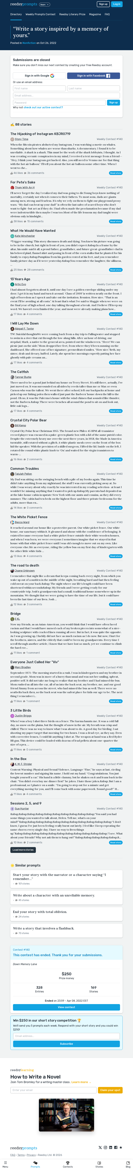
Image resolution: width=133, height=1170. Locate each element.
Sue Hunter (22, 808)
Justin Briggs (23, 715)
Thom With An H (25, 187)
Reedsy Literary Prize (72, 14)
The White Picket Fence (29, 517)
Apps (42, 4)
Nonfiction (29, 43)
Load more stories (23, 850)
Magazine (95, 14)
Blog (128, 1166)
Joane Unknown (25, 570)
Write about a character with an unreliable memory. (54, 895)
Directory (16, 14)
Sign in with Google (37, 75)
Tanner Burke (23, 377)
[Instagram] (105, 1148)
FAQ (107, 14)
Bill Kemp (20, 425)
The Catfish (19, 372)
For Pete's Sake (22, 182)
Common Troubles (24, 469)
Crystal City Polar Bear (28, 420)
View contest (66, 1007)
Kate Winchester (25, 235)
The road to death (24, 565)
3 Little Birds (20, 710)
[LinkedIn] (111, 1148)
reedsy (23, 4)
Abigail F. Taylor (24, 328)
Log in (116, 4)
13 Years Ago (20, 279)
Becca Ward (22, 522)
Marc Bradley (23, 667)
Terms (21, 1155)
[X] (100, 1148)
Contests (68, 1166)
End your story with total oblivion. (40, 912)
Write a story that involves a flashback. (43, 928)
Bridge (15, 614)
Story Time (21, 139)
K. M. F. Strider (23, 764)
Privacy (31, 1155)
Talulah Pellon (23, 473)
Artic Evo (20, 284)
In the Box (18, 759)
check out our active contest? (43, 107)
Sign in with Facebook (91, 75)
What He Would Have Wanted (32, 231)
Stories (99, 1166)
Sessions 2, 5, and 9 (26, 803)
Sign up (103, 4)
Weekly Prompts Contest (40, 14)
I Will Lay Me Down (24, 323)
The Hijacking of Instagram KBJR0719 (40, 134)
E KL (17, 618)
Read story (115, 173)
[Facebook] (116, 1148)
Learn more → (81, 1082)
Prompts (35, 1166)
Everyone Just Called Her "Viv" (34, 662)
